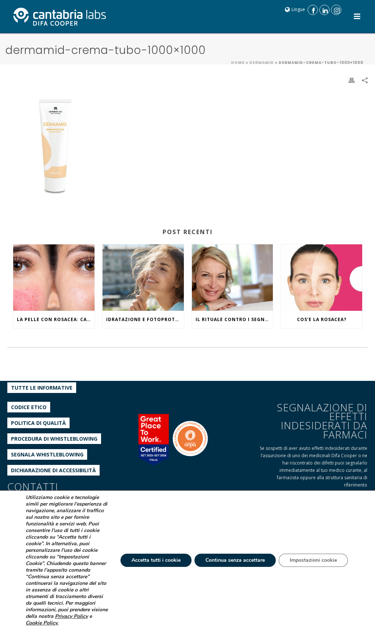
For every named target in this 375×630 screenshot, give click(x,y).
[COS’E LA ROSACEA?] (321, 277)
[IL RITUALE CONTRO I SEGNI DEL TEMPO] (232, 277)
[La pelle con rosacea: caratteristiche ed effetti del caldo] (53, 277)
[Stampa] (351, 79)
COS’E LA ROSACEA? (321, 319)
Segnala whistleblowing (47, 454)
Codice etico (29, 407)
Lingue (298, 9)
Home (238, 62)
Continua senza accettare (235, 560)
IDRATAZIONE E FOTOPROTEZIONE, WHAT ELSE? (145, 319)
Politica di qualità (38, 422)
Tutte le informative (42, 387)
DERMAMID (261, 62)
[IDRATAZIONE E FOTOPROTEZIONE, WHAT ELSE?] (143, 277)
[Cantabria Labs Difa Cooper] (60, 16)
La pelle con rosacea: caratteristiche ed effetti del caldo (55, 319)
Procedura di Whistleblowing (54, 438)
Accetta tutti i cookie (156, 560)
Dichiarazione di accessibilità (53, 470)
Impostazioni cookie (313, 560)
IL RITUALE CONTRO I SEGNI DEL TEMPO (234, 319)
